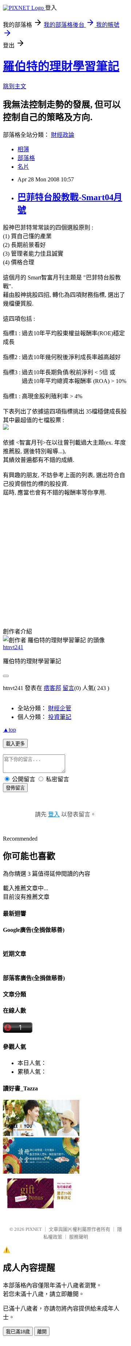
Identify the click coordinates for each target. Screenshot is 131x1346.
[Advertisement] (64, 560)
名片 (23, 167)
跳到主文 (14, 86)
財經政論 (62, 135)
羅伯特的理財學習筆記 (61, 66)
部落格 (26, 158)
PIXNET (33, 1229)
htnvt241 (13, 647)
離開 (42, 1331)
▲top (9, 730)
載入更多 (15, 743)
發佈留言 (15, 788)
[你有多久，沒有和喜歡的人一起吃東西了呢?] (41, 1172)
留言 (68, 688)
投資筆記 (59, 717)
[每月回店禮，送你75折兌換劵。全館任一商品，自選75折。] (41, 1209)
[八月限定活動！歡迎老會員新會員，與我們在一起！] (41, 1134)
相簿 (23, 149)
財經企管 (59, 708)
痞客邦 (52, 688)
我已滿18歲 (18, 1331)
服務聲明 (78, 1237)
